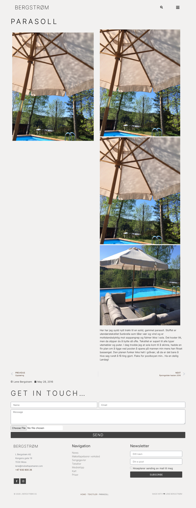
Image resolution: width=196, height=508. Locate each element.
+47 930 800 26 (23, 469)
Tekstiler (76, 463)
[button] (161, 7)
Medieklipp (78, 467)
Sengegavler (79, 460)
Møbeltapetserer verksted (86, 456)
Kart (74, 471)
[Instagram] (23, 481)
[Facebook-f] (16, 481)
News (75, 452)
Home (83, 494)
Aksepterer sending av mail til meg (153, 468)
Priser (75, 474)
